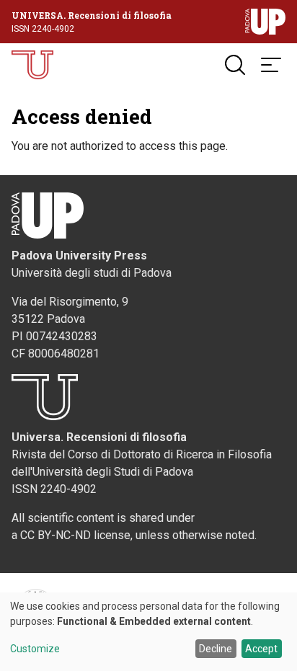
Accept (261, 648)
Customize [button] (35, 649)
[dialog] (148, 631)
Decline (215, 648)
